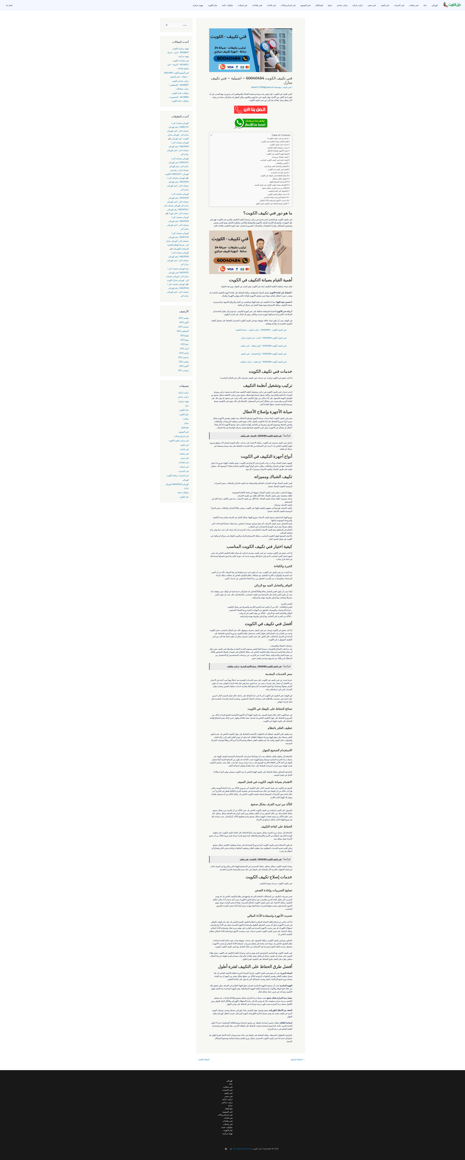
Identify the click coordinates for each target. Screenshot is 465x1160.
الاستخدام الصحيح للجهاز (278, 182)
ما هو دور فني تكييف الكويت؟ (277, 138)
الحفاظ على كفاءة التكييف (277, 191)
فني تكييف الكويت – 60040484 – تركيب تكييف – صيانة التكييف (261, 330)
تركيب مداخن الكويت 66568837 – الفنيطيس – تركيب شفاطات (178, 85)
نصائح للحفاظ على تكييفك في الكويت (273, 175)
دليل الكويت (184, 414)
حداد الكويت (184, 410)
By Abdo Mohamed (241, 1148)
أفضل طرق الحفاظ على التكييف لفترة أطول (271, 203)
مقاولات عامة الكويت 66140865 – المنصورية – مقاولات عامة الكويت (178, 97)
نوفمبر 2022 (184, 361)
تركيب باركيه (358, 5)
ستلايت (186, 418)
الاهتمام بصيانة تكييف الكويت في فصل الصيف (270, 185)
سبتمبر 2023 (183, 326)
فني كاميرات (399, 5)
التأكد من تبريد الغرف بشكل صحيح (274, 188)
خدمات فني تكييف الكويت (279, 144)
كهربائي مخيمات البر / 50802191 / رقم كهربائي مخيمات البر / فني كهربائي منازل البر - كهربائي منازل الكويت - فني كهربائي (178, 131)
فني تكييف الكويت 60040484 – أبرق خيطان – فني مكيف (263, 345)
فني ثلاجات (271, 5)
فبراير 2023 (184, 353)
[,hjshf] (231, 1149)
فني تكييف (385, 5)
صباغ (330, 5)
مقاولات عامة (227, 5)
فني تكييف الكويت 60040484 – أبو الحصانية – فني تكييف (263, 353)
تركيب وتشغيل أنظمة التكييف (277, 147)
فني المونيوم (305, 5)
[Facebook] (226, 1149)
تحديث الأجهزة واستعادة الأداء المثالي (273, 200)
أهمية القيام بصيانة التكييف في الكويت (274, 141)
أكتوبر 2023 (184, 322)
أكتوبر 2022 (184, 366)
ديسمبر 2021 (183, 370)
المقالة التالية (202, 1059)
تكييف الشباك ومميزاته (280, 157)
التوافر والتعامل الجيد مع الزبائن (275, 166)
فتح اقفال (319, 5)
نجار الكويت (212, 5)
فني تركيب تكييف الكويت (179, 440)
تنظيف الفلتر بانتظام (279, 179)
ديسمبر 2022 (183, 357)
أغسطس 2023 (183, 331)
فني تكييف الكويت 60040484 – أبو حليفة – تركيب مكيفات (263, 361)
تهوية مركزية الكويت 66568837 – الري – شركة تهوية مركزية (178, 52)
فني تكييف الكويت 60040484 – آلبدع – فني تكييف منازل (263, 338)
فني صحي (372, 5)
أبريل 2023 (184, 348)
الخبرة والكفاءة (281, 163)
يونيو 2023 (184, 339)
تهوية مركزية (198, 5)
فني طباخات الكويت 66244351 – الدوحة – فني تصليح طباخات (178, 64)
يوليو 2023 (184, 335)
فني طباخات (257, 5)
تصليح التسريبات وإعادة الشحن (275, 197)
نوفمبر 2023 (184, 318)
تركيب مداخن (342, 5)
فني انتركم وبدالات (288, 5)
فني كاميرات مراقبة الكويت (178, 475)
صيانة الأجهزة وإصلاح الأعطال (277, 151)
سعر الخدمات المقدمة (279, 172)
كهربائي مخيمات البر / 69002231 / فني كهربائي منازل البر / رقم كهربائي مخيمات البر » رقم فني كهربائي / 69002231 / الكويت (177, 166)
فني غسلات (242, 5)
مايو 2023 (185, 344)
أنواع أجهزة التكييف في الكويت (277, 154)
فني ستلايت (413, 5)
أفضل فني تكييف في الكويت (278, 169)
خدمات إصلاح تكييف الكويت (277, 194)
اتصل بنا (9, 5)
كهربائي (435, 5)
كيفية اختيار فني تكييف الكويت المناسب (274, 160)
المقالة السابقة (298, 1059)
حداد (425, 5)
